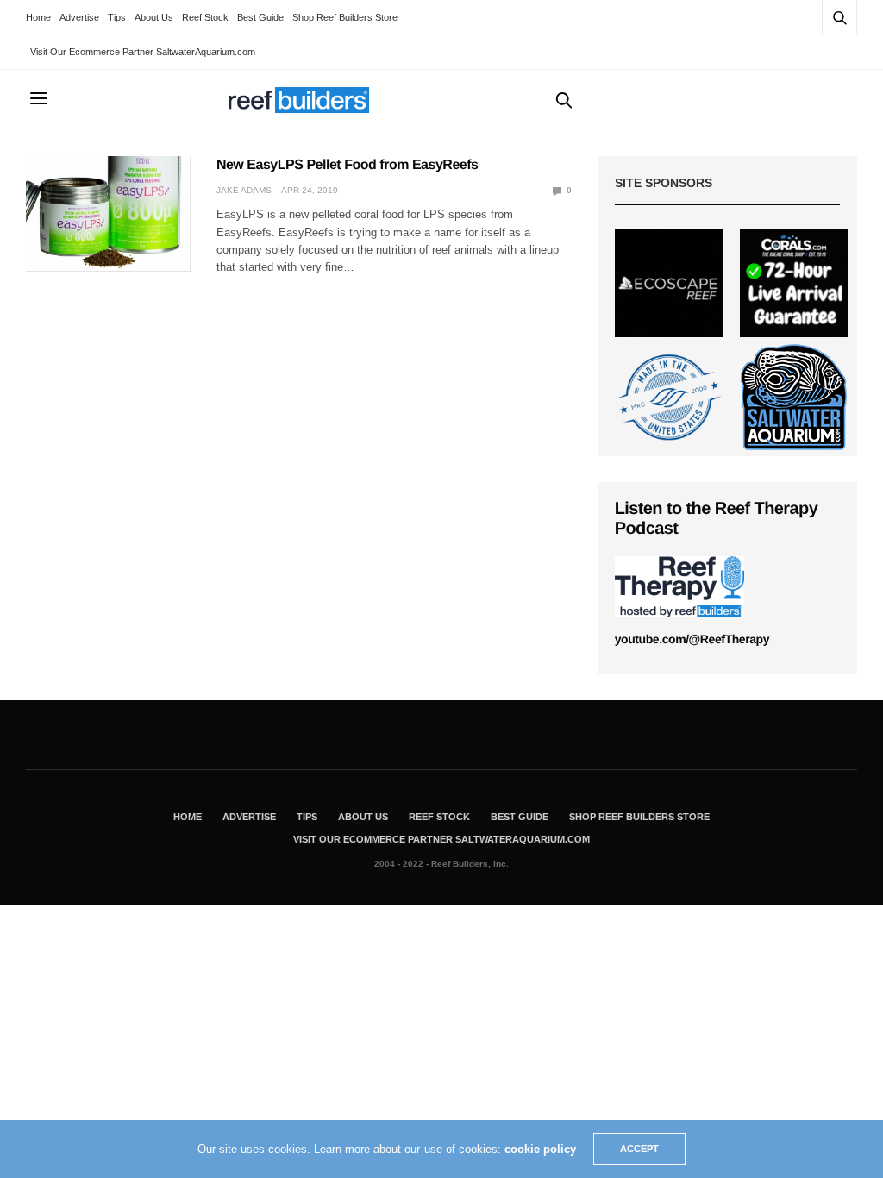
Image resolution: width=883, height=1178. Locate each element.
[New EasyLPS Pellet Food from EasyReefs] (108, 214)
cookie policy (540, 1149)
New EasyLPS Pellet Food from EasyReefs (347, 165)
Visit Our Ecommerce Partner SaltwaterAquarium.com (142, 52)
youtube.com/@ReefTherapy (692, 639)
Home (38, 17)
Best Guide (260, 17)
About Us (154, 17)
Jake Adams (244, 190)
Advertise (79, 17)
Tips (117, 17)
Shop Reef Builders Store (345, 17)
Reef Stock (205, 17)
